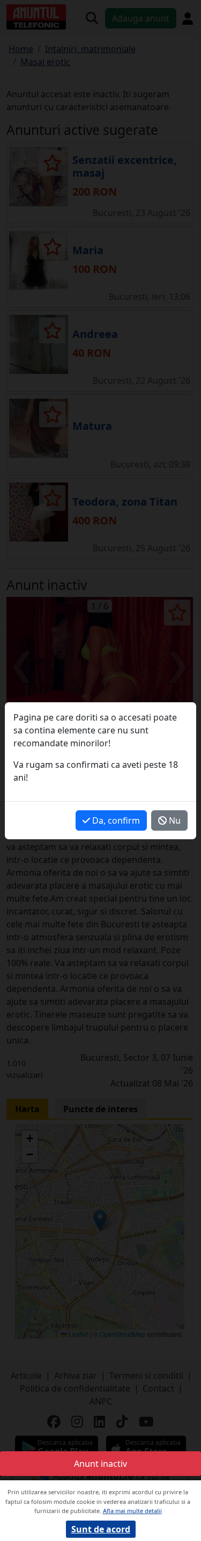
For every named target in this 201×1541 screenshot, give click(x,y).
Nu (174, 820)
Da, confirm (115, 820)
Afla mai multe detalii (132, 1511)
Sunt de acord (100, 1529)
